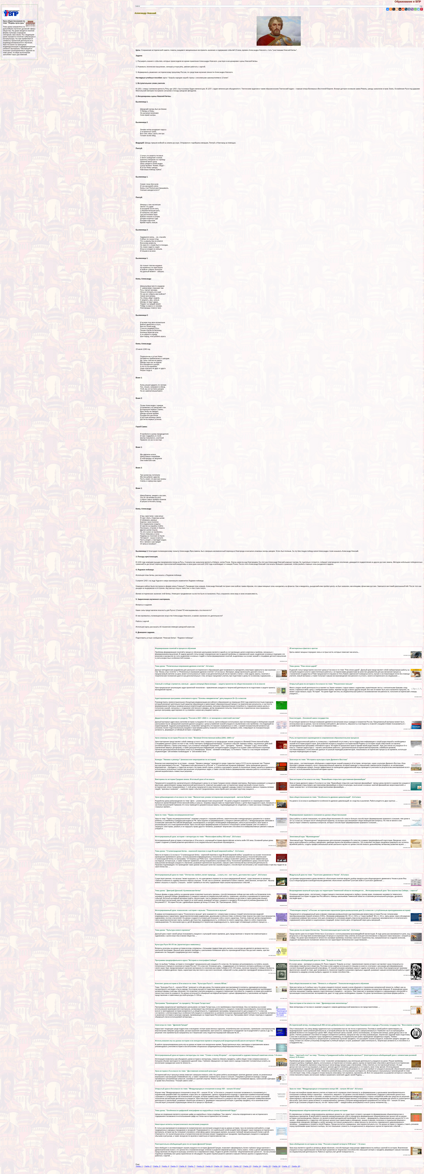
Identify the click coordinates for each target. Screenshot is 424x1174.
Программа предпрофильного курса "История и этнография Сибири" (186, 960)
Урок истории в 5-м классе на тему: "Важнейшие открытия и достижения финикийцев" (328, 779)
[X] (393, 9)
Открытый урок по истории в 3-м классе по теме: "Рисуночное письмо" (321, 684)
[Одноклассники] (390, 9)
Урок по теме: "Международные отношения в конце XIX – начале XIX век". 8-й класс (326, 1089)
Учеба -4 (165, 1166)
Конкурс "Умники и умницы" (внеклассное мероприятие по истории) (185, 760)
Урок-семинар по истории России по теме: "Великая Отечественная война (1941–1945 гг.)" (195, 738)
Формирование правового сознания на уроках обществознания (318, 815)
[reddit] (403, 9)
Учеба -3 (156, 1166)
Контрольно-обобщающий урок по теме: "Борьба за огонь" (316, 960)
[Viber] (412, 9)
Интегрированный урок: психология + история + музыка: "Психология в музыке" (191, 910)
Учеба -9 (208, 1166)
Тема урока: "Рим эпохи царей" (303, 666)
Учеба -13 (247, 1166)
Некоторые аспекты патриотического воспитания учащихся (181, 1124)
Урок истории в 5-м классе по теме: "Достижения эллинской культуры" (186, 1071)
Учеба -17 (286, 1166)
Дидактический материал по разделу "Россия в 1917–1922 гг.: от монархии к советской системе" (197, 718)
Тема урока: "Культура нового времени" (173, 930)
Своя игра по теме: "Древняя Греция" (171, 1025)
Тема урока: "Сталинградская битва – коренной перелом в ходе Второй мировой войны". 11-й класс (199, 851)
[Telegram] (418, 9)
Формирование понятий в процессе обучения (175, 648)
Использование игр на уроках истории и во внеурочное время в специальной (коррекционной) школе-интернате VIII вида (209, 1041)
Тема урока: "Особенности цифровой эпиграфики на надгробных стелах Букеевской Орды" (196, 1110)
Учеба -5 (174, 1166)
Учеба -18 (296, 1166)
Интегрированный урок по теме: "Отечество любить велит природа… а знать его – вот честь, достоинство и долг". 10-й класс (211, 875)
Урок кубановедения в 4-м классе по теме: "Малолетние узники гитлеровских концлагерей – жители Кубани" (203, 797)
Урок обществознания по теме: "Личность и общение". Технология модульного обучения (329, 983)
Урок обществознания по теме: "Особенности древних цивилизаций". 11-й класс (325, 797)
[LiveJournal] (406, 9)
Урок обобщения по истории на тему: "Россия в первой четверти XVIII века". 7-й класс (328, 1144)
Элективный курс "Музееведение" (305, 837)
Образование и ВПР (409, 1)
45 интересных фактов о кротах (304, 648)
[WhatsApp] (415, 9)
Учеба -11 (228, 1166)
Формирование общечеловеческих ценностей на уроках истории (318, 1110)
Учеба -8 (200, 1166)
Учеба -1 (139, 1166)
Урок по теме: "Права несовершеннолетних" (174, 815)
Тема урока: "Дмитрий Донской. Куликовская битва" (178, 891)
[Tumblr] (409, 9)
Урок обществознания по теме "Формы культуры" (19, 38)
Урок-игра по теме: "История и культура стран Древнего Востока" (319, 760)
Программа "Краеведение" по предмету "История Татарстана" (183, 1003)
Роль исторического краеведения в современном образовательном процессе (324, 738)
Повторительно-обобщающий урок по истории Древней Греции (183, 1144)
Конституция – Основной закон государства (309, 718)
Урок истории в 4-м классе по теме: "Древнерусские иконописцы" (319, 1003)
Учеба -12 (237, 1166)
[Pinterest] (421, 9)
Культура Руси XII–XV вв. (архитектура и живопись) (177, 944)
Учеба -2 (147, 1166)
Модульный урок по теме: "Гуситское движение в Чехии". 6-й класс (319, 875)
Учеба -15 (267, 1166)
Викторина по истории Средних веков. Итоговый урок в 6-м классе (185, 779)
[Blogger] (397, 9)
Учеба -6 (182, 1166)
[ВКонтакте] (387, 9)
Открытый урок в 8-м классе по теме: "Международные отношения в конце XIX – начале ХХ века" (198, 1089)
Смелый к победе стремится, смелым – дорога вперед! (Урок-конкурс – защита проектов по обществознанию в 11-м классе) (210, 684)
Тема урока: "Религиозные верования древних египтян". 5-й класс (184, 666)
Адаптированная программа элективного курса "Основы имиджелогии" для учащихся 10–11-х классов (200, 698)
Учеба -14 (257, 1166)
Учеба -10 (218, 1166)
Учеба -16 (276, 1166)
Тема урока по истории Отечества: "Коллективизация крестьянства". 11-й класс (325, 930)
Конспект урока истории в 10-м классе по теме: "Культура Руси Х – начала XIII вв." (191, 983)
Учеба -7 (191, 1166)
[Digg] (400, 9)
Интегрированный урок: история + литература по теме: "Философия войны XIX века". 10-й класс (198, 837)
